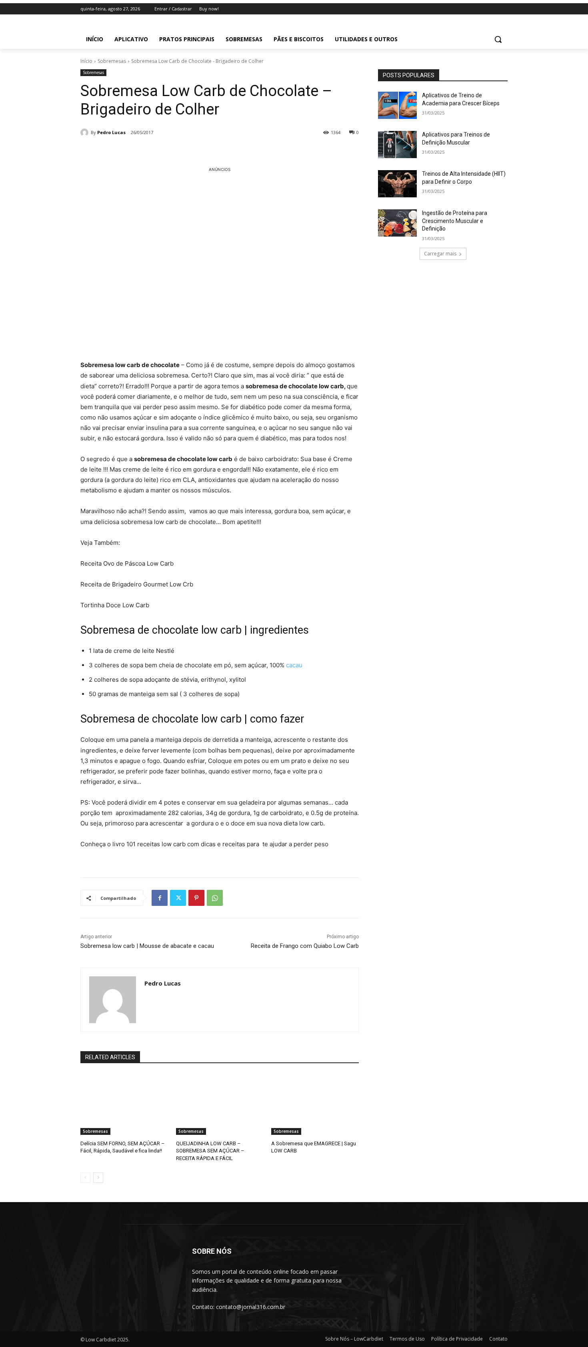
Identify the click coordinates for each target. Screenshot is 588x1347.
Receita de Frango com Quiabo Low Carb (305, 946)
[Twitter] (178, 898)
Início (86, 61)
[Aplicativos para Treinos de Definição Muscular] (397, 144)
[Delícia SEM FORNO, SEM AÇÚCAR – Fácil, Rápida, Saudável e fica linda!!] (124, 1104)
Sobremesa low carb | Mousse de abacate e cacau (147, 946)
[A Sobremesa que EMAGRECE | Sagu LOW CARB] (315, 1104)
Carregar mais (440, 253)
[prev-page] (85, 1177)
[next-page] (98, 1177)
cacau (294, 665)
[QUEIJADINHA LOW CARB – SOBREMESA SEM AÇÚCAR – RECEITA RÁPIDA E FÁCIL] (220, 1104)
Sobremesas (112, 61)
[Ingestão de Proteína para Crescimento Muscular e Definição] (397, 223)
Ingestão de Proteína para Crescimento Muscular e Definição (454, 221)
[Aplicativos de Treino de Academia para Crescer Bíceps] (397, 105)
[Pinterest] (196, 898)
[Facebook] (160, 898)
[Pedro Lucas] (85, 132)
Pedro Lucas (111, 132)
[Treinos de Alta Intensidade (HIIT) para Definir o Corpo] (397, 183)
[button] (498, 39)
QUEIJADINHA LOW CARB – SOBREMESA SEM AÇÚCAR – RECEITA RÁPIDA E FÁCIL (210, 1150)
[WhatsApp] (215, 898)
